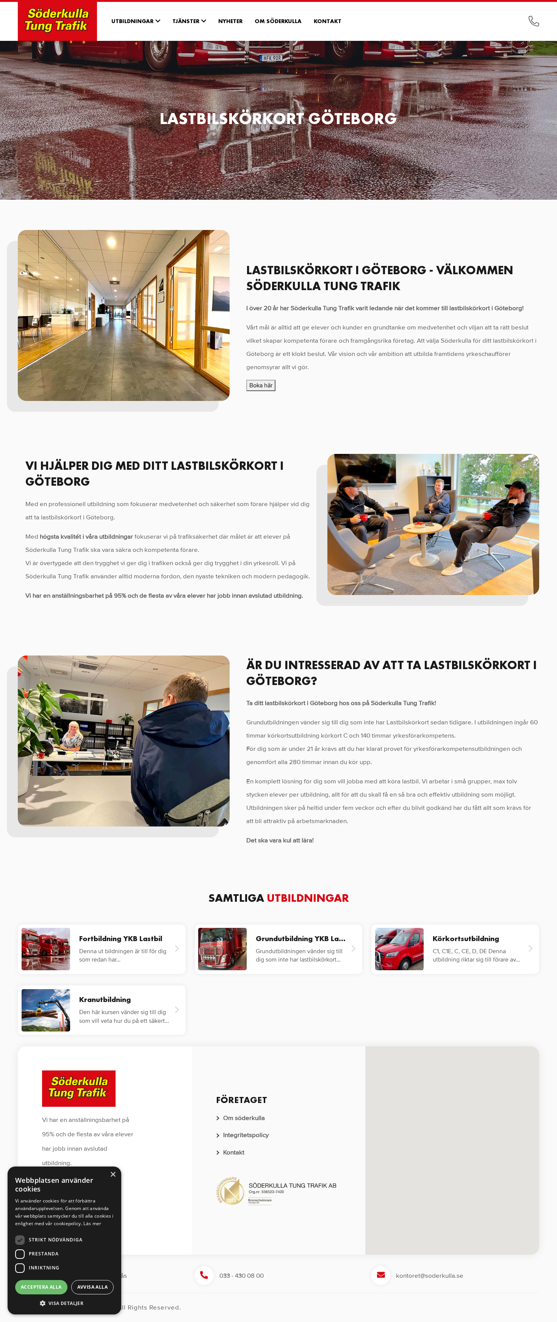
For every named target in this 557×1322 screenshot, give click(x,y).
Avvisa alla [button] (92, 1287)
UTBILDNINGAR (132, 21)
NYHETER (230, 21)
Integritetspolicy (246, 1135)
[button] (452, 1146)
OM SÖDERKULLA (278, 21)
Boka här (260, 385)
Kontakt (233, 1152)
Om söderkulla (244, 1118)
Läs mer (92, 1223)
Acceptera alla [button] (41, 1287)
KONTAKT (327, 21)
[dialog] (64, 1240)
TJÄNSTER (185, 21)
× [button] (113, 1175)
